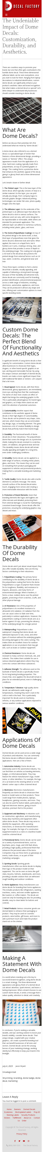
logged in (16, 1101)
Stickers (7, 1118)
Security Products (28, 1115)
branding (18, 1078)
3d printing (7, 1078)
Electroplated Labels (23, 1112)
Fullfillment (17, 1118)
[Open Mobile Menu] (6, 15)
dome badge (28, 1078)
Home (9, 1109)
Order (24, 1120)
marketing (13, 1081)
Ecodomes (8, 1112)
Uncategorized (9, 1072)
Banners (17, 1109)
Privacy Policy (21, 1134)
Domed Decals (29, 1109)
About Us (27, 1118)
